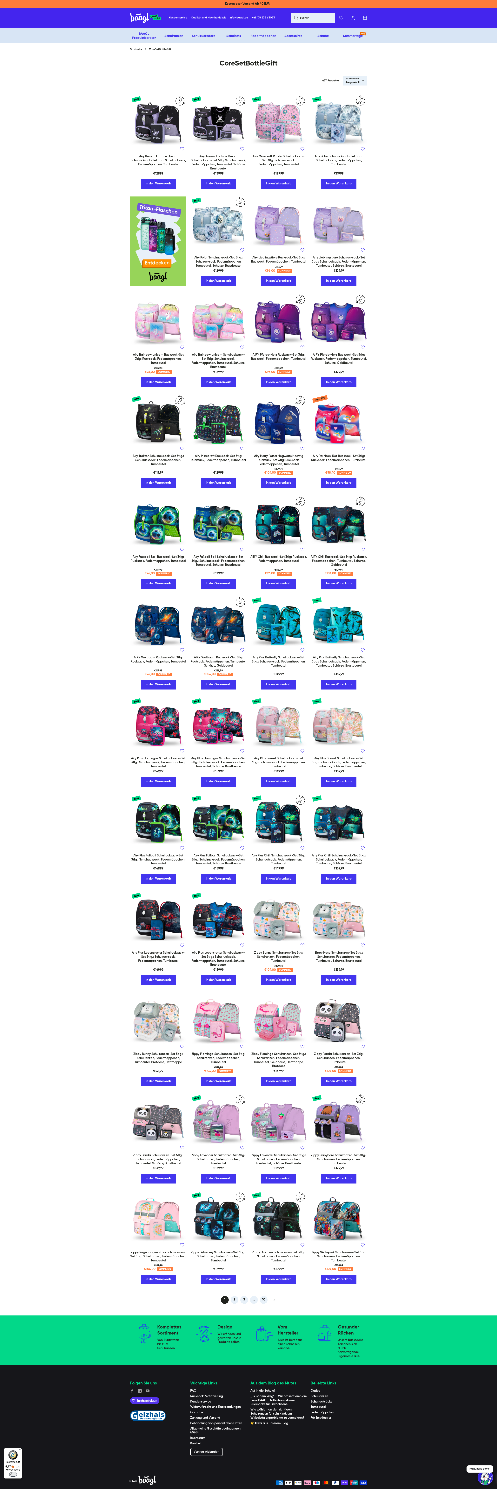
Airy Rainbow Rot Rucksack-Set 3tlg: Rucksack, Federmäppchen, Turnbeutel (338, 458)
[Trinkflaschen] (158, 241)
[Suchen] (294, 18)
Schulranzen (319, 1396)
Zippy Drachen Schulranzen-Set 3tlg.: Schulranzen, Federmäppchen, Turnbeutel (278, 1256)
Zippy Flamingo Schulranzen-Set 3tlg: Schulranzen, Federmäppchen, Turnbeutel (218, 1058)
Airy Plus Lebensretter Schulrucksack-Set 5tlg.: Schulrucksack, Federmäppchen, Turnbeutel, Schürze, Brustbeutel (218, 958)
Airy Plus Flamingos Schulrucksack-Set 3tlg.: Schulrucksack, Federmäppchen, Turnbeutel (158, 762)
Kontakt (196, 1443)
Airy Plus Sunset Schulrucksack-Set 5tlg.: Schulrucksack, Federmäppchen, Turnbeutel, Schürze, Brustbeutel (339, 762)
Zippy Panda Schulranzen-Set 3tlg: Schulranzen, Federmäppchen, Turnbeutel (338, 1058)
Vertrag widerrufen (206, 1451)
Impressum (198, 1438)
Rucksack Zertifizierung (206, 1396)
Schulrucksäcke (321, 1401)
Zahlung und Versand (205, 1417)
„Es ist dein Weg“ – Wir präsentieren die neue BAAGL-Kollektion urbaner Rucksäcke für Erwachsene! (278, 1400)
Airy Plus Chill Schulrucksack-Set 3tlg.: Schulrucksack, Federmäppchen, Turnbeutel (279, 859)
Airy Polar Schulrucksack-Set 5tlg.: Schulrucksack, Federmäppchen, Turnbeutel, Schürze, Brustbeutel (218, 261)
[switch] (13, 1474)
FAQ (193, 1390)
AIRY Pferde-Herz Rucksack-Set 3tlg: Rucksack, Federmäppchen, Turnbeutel (278, 356)
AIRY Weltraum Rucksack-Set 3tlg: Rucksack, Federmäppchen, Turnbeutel (158, 659)
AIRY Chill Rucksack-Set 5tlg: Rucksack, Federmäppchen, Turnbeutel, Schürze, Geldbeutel (339, 561)
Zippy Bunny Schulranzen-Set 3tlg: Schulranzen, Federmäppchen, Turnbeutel (278, 957)
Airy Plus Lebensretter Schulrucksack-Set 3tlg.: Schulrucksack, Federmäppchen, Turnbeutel (158, 957)
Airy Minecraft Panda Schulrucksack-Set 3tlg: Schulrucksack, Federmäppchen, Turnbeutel (279, 160)
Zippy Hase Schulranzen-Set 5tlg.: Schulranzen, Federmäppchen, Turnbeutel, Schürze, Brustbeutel (339, 957)
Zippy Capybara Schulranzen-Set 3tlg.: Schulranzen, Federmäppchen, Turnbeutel (339, 1159)
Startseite (136, 49)
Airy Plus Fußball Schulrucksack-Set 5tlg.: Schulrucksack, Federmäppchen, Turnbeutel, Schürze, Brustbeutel (218, 859)
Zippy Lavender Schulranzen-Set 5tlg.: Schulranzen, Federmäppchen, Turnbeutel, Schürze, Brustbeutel (279, 1159)
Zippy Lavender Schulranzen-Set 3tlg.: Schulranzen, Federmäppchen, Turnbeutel (218, 1159)
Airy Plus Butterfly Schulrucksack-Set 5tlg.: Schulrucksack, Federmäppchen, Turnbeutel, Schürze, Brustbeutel (339, 661)
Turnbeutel (318, 1407)
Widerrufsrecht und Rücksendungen (215, 1407)
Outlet (315, 1390)
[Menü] (19, 1450)
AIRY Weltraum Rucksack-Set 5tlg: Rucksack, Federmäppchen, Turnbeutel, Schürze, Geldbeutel (218, 661)
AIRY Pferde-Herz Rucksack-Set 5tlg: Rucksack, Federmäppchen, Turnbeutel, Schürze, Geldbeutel (339, 359)
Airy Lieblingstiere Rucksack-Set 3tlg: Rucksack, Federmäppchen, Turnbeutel (278, 259)
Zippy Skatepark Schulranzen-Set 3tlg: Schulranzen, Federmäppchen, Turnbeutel (339, 1256)
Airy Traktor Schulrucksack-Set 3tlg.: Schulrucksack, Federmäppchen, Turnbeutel (158, 460)
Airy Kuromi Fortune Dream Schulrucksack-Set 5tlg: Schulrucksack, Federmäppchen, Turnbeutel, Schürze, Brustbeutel (218, 162)
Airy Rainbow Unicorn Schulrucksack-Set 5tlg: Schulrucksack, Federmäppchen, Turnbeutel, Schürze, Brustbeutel (218, 360)
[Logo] (145, 18)
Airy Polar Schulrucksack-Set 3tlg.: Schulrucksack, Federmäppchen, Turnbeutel (339, 160)
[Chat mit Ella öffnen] (485, 1477)
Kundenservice (200, 1401)
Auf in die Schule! (262, 1390)
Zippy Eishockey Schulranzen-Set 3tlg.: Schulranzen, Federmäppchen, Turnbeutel (218, 1256)
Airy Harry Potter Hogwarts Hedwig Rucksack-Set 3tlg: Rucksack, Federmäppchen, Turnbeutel (278, 460)
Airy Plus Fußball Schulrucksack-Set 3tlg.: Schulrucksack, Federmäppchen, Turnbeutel (158, 859)
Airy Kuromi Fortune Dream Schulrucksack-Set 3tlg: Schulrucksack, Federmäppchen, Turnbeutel (158, 160)
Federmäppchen (322, 1412)
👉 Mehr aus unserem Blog (269, 1423)
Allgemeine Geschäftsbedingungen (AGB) (215, 1430)
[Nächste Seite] (272, 1300)
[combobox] (313, 18)
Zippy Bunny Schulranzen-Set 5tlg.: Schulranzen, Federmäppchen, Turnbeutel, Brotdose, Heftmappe (158, 1058)
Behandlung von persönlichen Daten (216, 1423)
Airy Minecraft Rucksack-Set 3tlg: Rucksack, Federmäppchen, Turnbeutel (218, 458)
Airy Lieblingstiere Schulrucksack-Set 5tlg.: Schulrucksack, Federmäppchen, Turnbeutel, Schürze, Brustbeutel (339, 261)
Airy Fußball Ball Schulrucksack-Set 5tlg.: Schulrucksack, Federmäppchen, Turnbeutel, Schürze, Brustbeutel (218, 561)
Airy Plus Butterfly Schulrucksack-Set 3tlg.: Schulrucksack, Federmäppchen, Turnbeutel (279, 661)
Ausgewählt (353, 82)
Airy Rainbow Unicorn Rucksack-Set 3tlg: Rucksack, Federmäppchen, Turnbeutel (158, 359)
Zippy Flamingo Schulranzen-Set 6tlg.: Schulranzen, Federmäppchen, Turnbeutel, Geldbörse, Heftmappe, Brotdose (278, 1060)
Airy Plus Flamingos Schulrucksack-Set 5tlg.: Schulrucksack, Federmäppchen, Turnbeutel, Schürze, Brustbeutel (218, 762)
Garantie (196, 1412)
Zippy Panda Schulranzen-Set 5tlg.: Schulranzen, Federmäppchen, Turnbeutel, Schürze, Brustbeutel (158, 1159)
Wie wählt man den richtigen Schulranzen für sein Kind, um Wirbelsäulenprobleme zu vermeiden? (277, 1413)
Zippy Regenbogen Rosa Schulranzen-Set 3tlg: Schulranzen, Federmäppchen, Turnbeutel (158, 1256)
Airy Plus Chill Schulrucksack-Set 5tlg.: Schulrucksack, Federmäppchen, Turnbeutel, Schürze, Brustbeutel (339, 859)
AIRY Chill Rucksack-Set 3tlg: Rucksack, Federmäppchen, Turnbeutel (278, 559)
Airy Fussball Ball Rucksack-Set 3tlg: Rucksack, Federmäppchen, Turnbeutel (158, 559)
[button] (365, 18)
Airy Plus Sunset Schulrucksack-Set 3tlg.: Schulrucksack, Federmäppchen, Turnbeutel (279, 762)
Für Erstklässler (321, 1417)
